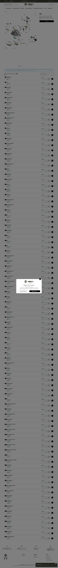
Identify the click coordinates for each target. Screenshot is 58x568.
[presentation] (29, 284)
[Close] (40, 279)
